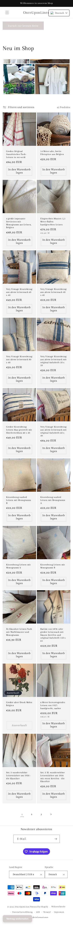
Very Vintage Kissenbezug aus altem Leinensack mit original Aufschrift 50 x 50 (53, 361)
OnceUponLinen (22, 906)
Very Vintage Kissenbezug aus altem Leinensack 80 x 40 (19, 359)
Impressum (59, 912)
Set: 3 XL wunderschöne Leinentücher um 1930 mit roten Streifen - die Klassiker (52, 777)
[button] (7, 12)
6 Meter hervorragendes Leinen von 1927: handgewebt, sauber (52, 705)
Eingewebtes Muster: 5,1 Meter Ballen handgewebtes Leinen (52, 221)
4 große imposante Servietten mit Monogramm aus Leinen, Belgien (19, 223)
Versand (47, 912)
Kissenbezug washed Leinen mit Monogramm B (18, 500)
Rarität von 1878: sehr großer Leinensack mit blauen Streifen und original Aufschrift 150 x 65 (53, 635)
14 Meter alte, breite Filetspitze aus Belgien (52, 152)
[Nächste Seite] (51, 814)
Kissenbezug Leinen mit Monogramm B (52, 566)
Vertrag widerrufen (17, 918)
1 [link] (22, 814)
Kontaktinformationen (38, 917)
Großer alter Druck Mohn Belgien (19, 704)
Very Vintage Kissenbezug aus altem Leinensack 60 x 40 (19, 292)
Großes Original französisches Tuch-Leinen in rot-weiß (16, 154)
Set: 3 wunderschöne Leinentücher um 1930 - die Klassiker (18, 775)
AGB (38, 912)
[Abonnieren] (56, 839)
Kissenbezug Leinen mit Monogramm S (18, 566)
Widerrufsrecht (58, 906)
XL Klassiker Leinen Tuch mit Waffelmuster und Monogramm (19, 632)
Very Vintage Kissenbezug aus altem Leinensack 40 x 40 (53, 292)
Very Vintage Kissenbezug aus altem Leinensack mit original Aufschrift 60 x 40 (53, 431)
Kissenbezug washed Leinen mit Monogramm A (52, 500)
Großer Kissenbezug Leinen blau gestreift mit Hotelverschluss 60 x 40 (19, 430)
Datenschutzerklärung (22, 912)
